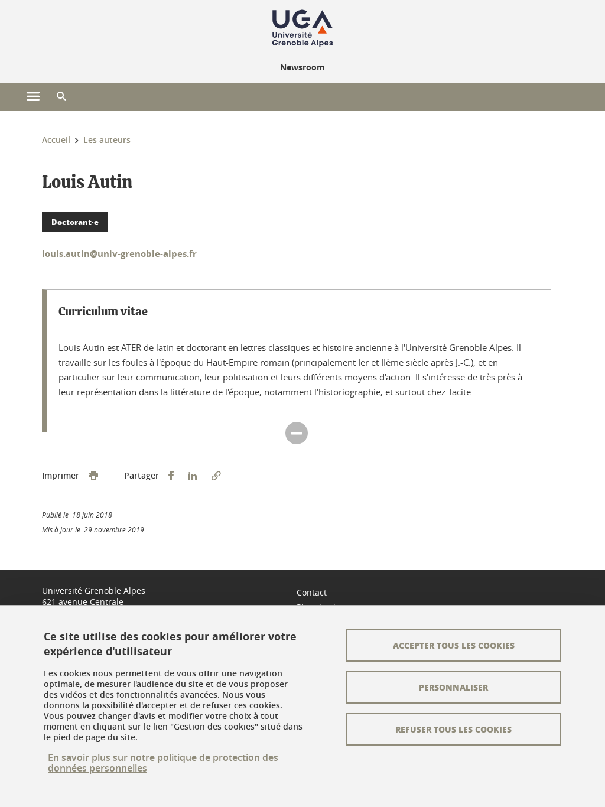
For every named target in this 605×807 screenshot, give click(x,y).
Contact (312, 592)
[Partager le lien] (216, 476)
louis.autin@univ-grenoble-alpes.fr (119, 254)
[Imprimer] (93, 476)
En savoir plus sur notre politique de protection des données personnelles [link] (163, 762)
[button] (61, 97)
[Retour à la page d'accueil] (302, 28)
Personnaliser (453, 687)
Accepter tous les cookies (454, 645)
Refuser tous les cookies (453, 729)
